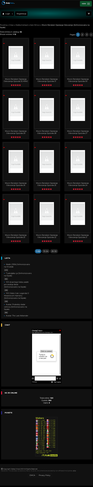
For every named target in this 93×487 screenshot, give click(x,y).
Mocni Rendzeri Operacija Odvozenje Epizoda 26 (15, 184)
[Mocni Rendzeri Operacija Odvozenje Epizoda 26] (16, 161)
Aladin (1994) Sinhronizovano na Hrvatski (17, 265)
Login (7, 14)
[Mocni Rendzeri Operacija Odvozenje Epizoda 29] (16, 109)
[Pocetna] (8, 4)
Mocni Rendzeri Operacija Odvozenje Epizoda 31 (47, 80)
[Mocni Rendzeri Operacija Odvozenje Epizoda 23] (16, 213)
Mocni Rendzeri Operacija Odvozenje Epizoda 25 (47, 184)
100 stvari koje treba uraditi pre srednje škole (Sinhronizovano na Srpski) (16, 284)
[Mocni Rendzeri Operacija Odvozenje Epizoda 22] (47, 213)
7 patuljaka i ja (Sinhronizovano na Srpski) (18, 274)
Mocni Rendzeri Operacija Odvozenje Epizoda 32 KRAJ (16, 80)
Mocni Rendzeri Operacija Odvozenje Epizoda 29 (15, 132)
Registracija (21, 14)
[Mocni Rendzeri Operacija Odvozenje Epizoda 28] (47, 109)
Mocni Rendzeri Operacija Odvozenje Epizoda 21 (78, 236)
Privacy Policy (44, 475)
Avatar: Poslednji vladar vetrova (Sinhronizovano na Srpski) (15, 306)
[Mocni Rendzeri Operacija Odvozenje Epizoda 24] (78, 161)
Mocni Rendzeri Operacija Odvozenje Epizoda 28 (47, 132)
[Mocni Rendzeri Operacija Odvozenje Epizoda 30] (78, 57)
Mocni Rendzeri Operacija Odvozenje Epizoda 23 (15, 236)
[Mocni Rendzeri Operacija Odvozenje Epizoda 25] (47, 161)
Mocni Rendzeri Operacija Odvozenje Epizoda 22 (47, 236)
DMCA (32, 475)
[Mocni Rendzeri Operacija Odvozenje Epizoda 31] (47, 57)
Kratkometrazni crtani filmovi (28, 25)
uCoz (74, 471)
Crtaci (11, 25)
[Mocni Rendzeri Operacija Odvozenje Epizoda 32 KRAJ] (16, 57)
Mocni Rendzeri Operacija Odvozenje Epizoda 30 (78, 80)
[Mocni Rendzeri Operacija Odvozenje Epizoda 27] (78, 109)
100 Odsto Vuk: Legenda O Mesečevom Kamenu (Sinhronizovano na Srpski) (16, 295)
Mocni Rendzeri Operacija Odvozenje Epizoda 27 (78, 132)
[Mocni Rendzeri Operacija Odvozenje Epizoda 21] (78, 213)
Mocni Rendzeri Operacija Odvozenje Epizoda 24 (78, 184)
